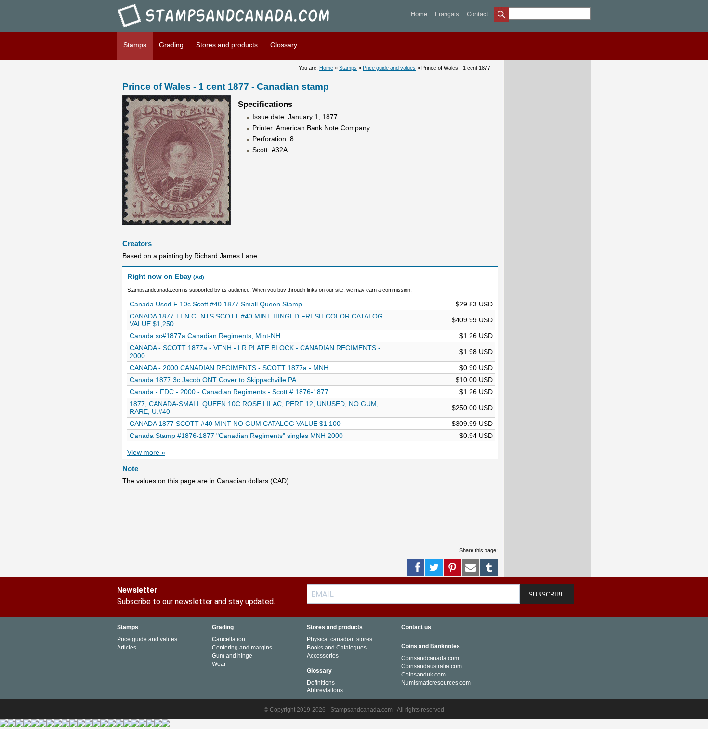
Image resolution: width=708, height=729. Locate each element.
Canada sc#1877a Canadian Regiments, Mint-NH (205, 336)
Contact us (416, 627)
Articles (126, 647)
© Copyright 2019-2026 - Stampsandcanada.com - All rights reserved (354, 709)
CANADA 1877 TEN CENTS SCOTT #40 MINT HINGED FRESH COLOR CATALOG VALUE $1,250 (256, 320)
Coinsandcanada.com (430, 658)
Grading (171, 45)
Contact (477, 14)
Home (419, 14)
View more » (146, 452)
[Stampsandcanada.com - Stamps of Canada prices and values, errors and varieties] (230, 29)
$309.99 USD (472, 423)
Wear (219, 664)
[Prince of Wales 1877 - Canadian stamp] (176, 223)
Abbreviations (325, 690)
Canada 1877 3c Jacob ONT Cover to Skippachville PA (213, 380)
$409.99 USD (472, 320)
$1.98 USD (476, 352)
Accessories (323, 655)
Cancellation (228, 639)
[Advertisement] (297, 515)
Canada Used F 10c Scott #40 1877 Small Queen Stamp (216, 304)
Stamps (134, 45)
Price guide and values (389, 68)
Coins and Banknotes (430, 646)
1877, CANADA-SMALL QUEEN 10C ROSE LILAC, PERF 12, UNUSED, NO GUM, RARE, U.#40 (254, 407)
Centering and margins (242, 647)
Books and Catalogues (337, 647)
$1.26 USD (476, 336)
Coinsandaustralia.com (431, 666)
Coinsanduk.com (423, 674)
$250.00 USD (472, 407)
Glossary (283, 45)
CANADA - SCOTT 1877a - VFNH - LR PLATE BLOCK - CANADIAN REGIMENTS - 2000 (255, 351)
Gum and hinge (232, 655)
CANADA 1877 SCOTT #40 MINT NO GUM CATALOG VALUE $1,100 (235, 423)
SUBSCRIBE (546, 594)
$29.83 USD (474, 304)
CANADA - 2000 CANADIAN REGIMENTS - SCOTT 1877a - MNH (229, 367)
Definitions (321, 682)
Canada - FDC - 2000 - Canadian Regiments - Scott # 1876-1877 (229, 392)
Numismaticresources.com (436, 682)
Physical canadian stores (339, 639)
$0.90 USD (476, 367)
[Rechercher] (501, 15)
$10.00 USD (474, 380)
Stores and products (227, 45)
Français (447, 14)
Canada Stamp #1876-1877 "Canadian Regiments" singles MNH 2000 (236, 435)
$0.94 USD (476, 435)
